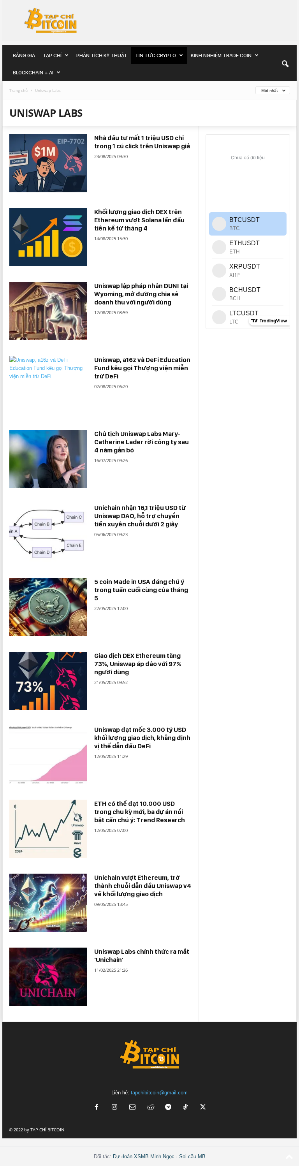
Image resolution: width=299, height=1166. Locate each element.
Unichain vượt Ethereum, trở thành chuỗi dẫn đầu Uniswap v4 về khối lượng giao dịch (142, 886)
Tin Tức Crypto (155, 55)
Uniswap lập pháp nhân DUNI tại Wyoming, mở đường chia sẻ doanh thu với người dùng (141, 294)
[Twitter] (203, 1108)
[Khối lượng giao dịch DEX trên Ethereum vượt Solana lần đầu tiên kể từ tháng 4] (48, 237)
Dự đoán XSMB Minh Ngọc (143, 1156)
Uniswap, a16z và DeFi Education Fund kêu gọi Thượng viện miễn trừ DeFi (142, 368)
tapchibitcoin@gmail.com (159, 1093)
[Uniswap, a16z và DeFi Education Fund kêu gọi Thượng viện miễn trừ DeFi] (48, 385)
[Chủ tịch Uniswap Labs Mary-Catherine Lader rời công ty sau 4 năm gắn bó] (48, 459)
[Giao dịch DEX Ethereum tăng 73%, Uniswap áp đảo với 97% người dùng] (48, 681)
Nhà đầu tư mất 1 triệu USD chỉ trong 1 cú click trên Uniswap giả (142, 142)
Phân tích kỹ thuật (101, 55)
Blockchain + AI (33, 72)
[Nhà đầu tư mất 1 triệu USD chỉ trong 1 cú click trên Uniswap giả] (48, 163)
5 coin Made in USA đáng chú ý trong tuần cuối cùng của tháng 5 (141, 590)
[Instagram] (114, 1108)
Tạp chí (52, 55)
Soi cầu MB (192, 1156)
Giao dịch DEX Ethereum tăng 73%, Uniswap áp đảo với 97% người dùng (137, 664)
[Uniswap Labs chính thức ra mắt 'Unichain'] (48, 977)
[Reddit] (150, 1108)
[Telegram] (168, 1108)
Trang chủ (18, 90)
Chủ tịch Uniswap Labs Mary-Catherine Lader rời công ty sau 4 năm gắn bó (141, 442)
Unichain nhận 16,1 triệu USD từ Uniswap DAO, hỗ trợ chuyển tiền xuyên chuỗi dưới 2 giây (140, 516)
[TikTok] (186, 1108)
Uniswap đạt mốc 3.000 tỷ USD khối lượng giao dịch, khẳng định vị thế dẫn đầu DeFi (142, 738)
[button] (285, 63)
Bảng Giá (24, 55)
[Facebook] (97, 1108)
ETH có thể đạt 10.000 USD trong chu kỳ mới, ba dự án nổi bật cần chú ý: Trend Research (139, 812)
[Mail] (132, 1108)
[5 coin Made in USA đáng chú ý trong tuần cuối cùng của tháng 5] (48, 607)
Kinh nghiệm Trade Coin (221, 55)
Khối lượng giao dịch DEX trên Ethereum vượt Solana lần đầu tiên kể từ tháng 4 (139, 220)
